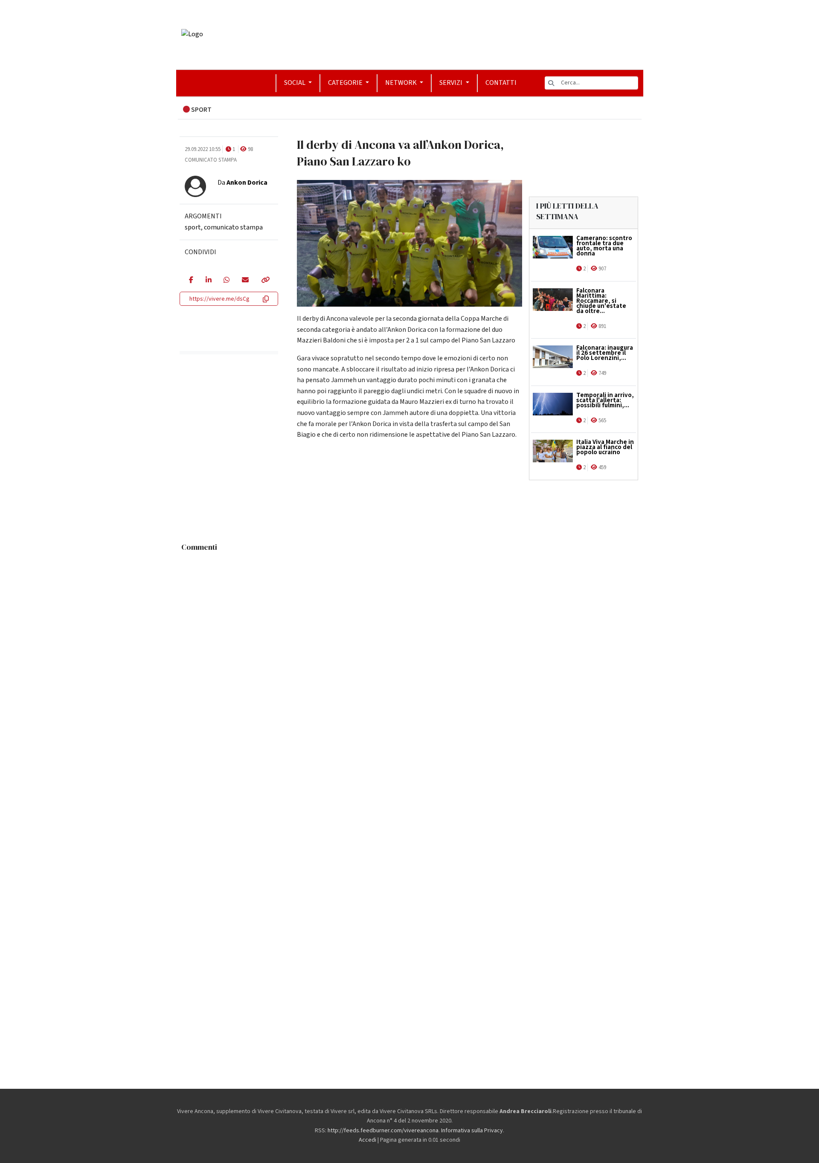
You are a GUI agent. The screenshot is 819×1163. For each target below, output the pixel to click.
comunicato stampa (233, 227)
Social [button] (295, 82)
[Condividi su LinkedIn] (208, 280)
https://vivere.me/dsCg (219, 299)
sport (193, 227)
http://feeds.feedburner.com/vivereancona (383, 1130)
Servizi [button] (451, 82)
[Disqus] (409, 662)
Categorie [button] (346, 82)
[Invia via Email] (245, 280)
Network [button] (401, 82)
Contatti (501, 82)
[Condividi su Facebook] (191, 280)
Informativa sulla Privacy (472, 1130)
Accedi (367, 1140)
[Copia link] (265, 280)
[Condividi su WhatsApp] (226, 280)
